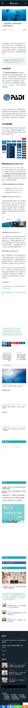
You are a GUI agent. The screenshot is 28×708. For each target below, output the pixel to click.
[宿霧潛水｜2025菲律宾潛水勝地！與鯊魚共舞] (14, 377)
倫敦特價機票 (22, 696)
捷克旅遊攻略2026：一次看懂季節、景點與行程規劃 (13, 495)
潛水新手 (18, 331)
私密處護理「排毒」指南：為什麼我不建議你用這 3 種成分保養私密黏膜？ (14, 587)
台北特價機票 (6, 694)
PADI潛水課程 (6, 331)
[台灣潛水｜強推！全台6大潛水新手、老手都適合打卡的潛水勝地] (14, 419)
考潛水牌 (11, 334)
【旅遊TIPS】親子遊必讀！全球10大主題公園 (11, 500)
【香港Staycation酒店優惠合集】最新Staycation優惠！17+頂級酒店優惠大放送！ (6, 357)
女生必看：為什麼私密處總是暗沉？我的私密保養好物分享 (17, 613)
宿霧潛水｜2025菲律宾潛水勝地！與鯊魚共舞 (13, 386)
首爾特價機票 (7, 696)
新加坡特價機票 (15, 697)
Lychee (4, 29)
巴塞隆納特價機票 (15, 699)
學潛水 (13, 331)
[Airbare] (14, 2)
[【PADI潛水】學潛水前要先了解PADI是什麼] (14, 15)
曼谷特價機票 (14, 696)
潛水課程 (24, 29)
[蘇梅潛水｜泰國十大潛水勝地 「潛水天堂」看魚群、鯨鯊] (14, 397)
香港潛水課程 (18, 334)
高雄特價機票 (23, 697)
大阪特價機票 (21, 694)
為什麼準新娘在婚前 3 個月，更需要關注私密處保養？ (13, 497)
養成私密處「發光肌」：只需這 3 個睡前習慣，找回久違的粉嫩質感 (17, 606)
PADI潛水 (17, 329)
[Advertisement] (14, 312)
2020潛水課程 (6, 329)
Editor (5, 584)
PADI (12, 329)
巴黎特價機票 (7, 699)
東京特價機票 (13, 694)
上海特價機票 (7, 697)
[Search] (25, 3)
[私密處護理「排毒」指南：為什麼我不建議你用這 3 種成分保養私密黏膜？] (14, 578)
